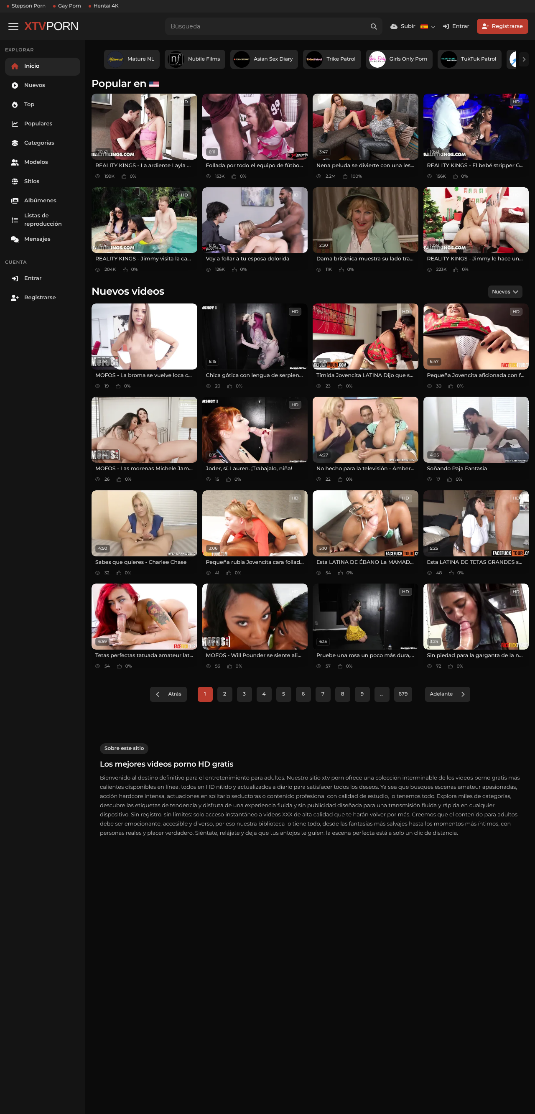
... (381, 694)
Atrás (174, 694)
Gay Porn (69, 6)
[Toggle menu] (13, 26)
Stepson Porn (29, 6)
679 (403, 694)
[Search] (373, 26)
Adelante (441, 694)
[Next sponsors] (524, 59)
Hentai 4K (106, 6)
